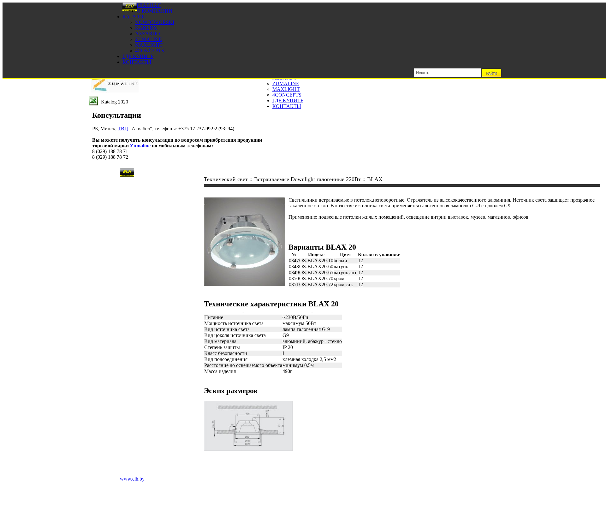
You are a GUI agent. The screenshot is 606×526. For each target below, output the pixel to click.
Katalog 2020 (114, 101)
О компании (154, 11)
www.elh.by (132, 479)
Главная (149, 5)
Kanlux (146, 28)
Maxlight (149, 45)
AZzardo (147, 33)
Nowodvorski (154, 22)
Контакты (136, 62)
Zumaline (148, 39)
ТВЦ (123, 128)
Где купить (137, 56)
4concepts (149, 50)
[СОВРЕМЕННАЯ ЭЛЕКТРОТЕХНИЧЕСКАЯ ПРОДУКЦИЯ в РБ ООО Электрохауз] (129, 9)
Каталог (134, 16)
